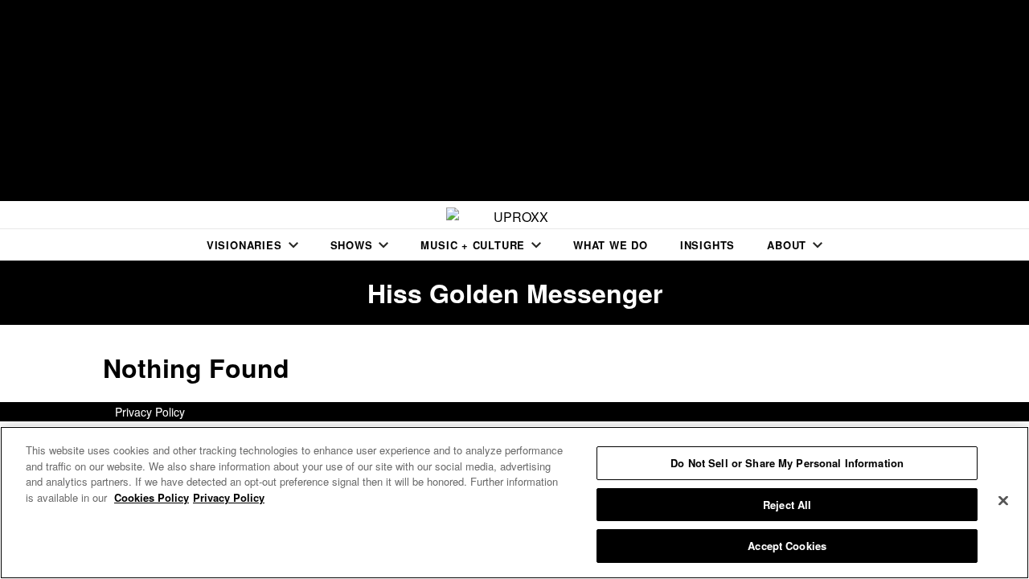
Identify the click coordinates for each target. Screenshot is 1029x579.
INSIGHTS (707, 245)
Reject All (787, 504)
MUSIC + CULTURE (472, 245)
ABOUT (786, 245)
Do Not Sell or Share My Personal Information (787, 462)
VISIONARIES (244, 245)
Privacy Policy (150, 412)
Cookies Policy (151, 497)
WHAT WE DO (610, 245)
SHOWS (351, 245)
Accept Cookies (787, 545)
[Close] (1003, 501)
